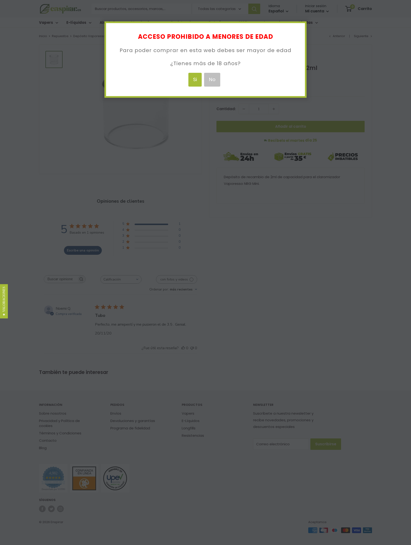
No (212, 79)
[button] (4, 301)
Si (195, 79)
